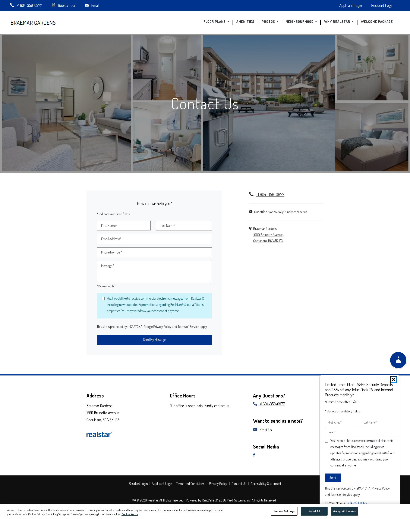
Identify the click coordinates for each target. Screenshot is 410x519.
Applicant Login (353, 5)
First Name (335, 422)
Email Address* (111, 239)
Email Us (265, 429)
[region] (205, 511)
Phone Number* (111, 252)
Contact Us (239, 483)
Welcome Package (378, 22)
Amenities (245, 22)
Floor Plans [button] (215, 22)
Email (94, 5)
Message (107, 266)
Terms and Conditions (190, 483)
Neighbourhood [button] (300, 22)
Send (332, 477)
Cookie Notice (130, 514)
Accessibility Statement (266, 483)
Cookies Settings (284, 511)
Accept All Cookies (344, 511)
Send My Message (154, 339)
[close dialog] (393, 379)
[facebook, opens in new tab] (255, 455)
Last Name (370, 422)
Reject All (314, 511)
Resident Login (384, 5)
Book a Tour (66, 5)
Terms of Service (188, 326)
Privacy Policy (162, 326)
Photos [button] (269, 22)
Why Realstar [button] (337, 22)
